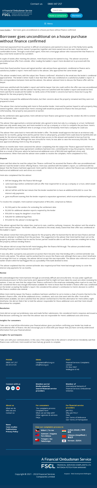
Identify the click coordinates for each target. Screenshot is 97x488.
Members (76, 15)
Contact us (36, 3)
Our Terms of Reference (76, 417)
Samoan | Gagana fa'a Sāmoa (49, 434)
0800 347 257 (55, 3)
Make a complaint (57, 15)
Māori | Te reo (47, 430)
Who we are (11, 410)
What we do (11, 408)
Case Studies (5, 30)
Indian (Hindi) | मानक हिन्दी (76, 431)
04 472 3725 (11, 365)
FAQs (38, 417)
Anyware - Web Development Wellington (77, 474)
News (8, 424)
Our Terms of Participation (77, 419)
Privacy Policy (12, 431)
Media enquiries (43, 386)
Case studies (11, 427)
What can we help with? (45, 413)
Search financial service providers (46, 389)
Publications (11, 429)
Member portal (42, 384)
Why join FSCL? (72, 413)
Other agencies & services (46, 415)
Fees (68, 415)
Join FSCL (69, 410)
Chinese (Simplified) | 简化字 (77, 436)
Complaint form (42, 410)
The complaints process (45, 408)
